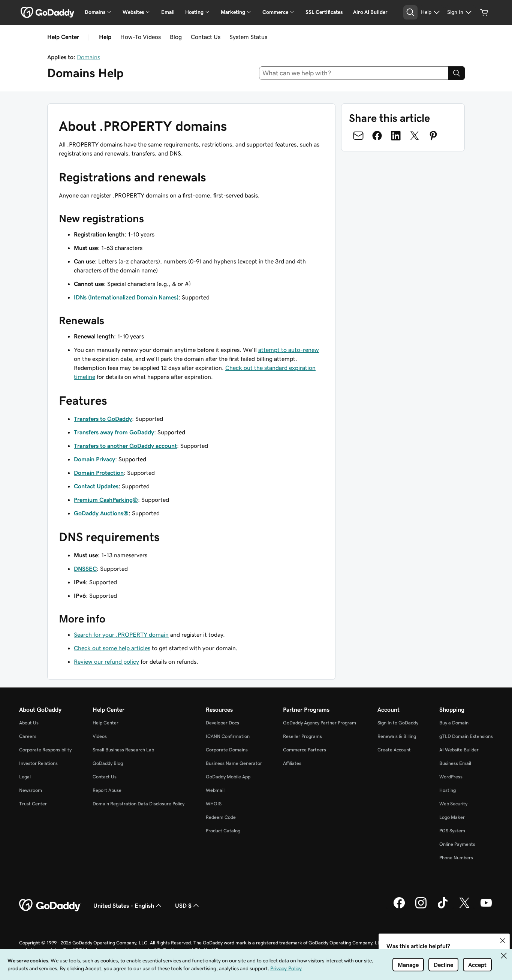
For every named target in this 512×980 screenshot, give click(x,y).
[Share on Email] (358, 136)
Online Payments (457, 844)
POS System (452, 830)
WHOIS (214, 803)
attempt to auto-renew (288, 350)
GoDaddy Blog (108, 763)
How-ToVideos (140, 37)
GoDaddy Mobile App (228, 776)
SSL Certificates (324, 12)
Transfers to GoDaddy (103, 419)
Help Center (105, 722)
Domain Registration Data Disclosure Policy (138, 803)
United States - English (123, 905)
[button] (502, 940)
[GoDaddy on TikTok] (442, 907)
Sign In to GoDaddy (397, 722)
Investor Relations (38, 763)
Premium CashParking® (106, 500)
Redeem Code (221, 817)
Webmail (215, 790)
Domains (88, 57)
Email (168, 12)
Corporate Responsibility (45, 749)
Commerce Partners (304, 749)
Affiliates (292, 763)
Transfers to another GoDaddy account (125, 446)
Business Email (455, 763)
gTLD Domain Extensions (466, 736)
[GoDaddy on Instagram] (421, 907)
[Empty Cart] (484, 12)
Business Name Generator (234, 763)
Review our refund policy (106, 661)
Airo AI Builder (370, 12)
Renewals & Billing (396, 736)
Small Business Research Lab (123, 749)
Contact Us (205, 37)
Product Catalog (223, 830)
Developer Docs (222, 722)
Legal (25, 776)
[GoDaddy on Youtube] (486, 907)
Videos (100, 736)
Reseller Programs (302, 736)
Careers (27, 736)
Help (105, 37)
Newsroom (30, 790)
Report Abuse (107, 790)
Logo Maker (452, 817)
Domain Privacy (94, 459)
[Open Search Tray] (410, 12)
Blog (176, 37)
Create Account (394, 749)
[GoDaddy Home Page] (50, 905)
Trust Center (33, 803)
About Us (29, 722)
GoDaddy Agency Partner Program (319, 722)
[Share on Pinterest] (433, 136)
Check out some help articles (112, 648)
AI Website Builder (459, 749)
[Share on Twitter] (414, 136)
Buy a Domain (454, 722)
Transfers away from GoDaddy (114, 432)
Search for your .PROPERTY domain (121, 634)
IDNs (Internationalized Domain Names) (126, 297)
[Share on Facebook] (377, 136)
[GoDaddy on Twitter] (464, 907)
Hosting (447, 790)
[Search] (456, 73)
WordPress (451, 776)
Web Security (453, 803)
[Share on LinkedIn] (395, 136)
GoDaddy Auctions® (101, 513)
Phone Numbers (456, 857)
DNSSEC (85, 569)
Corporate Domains (227, 749)
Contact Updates (96, 486)
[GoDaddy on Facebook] (399, 907)
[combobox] (353, 73)
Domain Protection (99, 473)
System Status (248, 37)
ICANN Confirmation (228, 736)
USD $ (183, 905)
